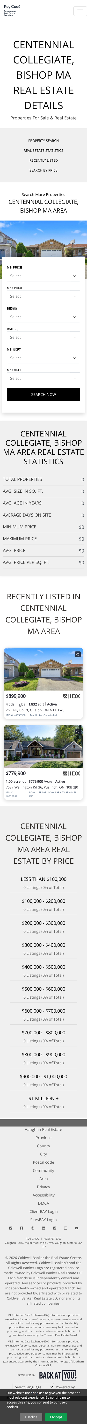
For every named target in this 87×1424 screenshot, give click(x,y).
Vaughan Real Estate (43, 1129)
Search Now (43, 394)
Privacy (43, 1186)
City (43, 1154)
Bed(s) (12, 308)
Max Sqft (14, 370)
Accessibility (44, 1195)
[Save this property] (77, 654)
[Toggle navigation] (80, 11)
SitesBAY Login (43, 1219)
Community (43, 1170)
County (43, 1145)
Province (43, 1137)
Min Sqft (14, 349)
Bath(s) (12, 329)
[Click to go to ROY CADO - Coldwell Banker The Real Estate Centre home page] (11, 10)
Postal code (43, 1162)
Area (43, 1178)
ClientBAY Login (43, 1211)
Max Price (15, 288)
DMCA (43, 1203)
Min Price (14, 267)
